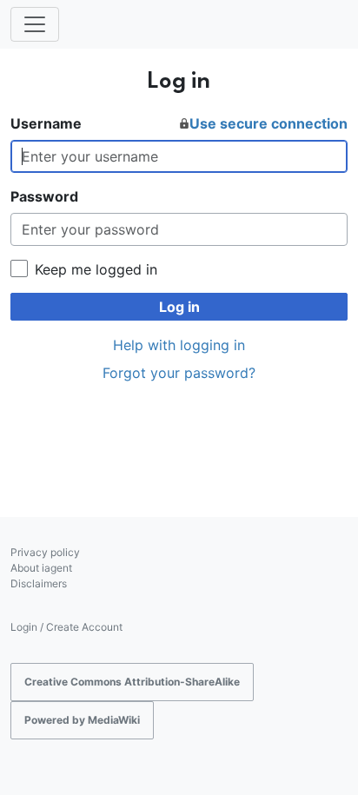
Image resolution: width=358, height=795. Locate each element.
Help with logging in (179, 345)
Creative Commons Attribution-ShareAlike (132, 681)
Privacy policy (45, 552)
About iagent (41, 567)
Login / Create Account (66, 626)
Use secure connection (268, 123)
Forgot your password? (179, 372)
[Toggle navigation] (34, 24)
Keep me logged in (96, 269)
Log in (179, 306)
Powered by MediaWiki (82, 719)
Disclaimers (38, 583)
